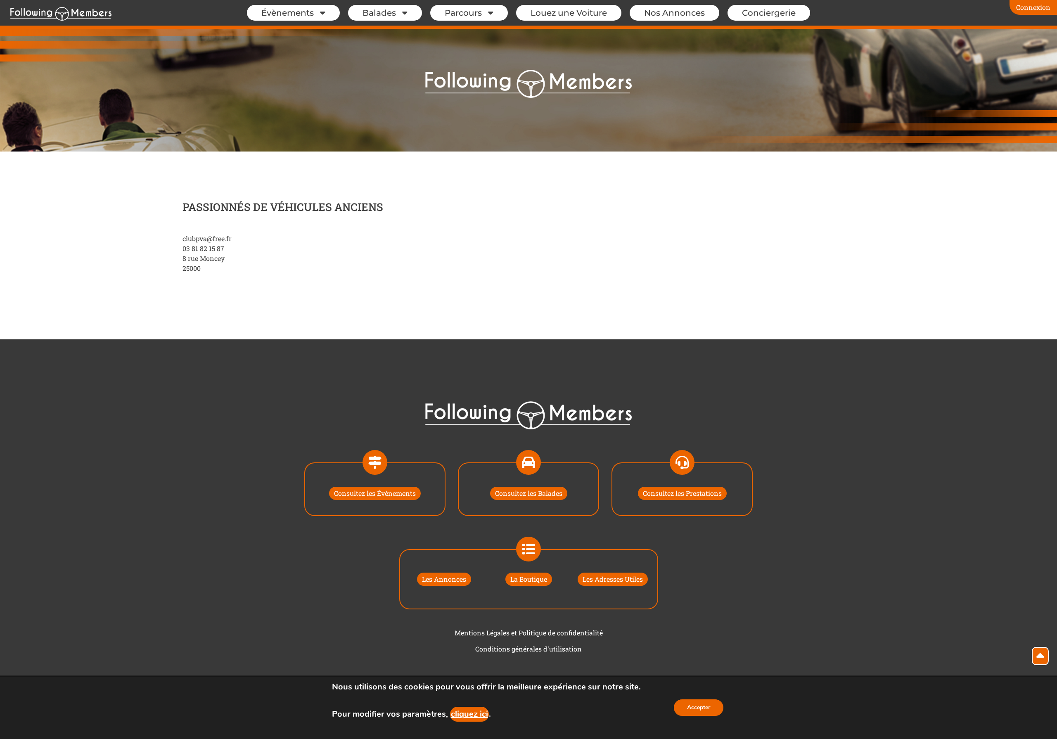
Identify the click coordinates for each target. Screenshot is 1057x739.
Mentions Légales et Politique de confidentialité (529, 632)
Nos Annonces (674, 13)
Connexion (1033, 7)
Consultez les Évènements (375, 493)
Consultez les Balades (528, 493)
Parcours (463, 13)
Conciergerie (769, 13)
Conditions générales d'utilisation (528, 648)
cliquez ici (469, 714)
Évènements (287, 13)
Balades (379, 13)
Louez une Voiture (569, 13)
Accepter (698, 707)
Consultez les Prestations (682, 493)
